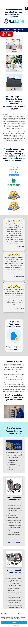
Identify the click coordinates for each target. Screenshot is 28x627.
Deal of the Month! (14, 31)
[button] (26, 8)
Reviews (14, 29)
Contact (20, 29)
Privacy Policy (16, 625)
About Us (7, 29)
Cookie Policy (10, 625)
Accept (14, 622)
